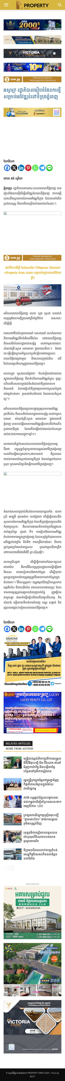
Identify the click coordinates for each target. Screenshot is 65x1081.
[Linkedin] (21, 168)
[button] (6, 5)
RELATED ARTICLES (18, 744)
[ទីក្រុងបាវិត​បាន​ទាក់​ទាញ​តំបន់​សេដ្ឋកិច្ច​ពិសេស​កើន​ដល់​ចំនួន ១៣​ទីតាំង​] (13, 854)
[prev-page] (6, 867)
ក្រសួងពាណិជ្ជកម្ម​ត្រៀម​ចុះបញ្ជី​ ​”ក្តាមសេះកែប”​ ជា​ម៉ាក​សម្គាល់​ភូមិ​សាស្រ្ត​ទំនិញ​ (41, 819)
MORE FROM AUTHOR (19, 749)
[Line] (49, 168)
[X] (14, 168)
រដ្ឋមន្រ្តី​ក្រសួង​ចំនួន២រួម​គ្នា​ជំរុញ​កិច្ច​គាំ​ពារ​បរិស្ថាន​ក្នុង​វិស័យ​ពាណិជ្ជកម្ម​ (41, 784)
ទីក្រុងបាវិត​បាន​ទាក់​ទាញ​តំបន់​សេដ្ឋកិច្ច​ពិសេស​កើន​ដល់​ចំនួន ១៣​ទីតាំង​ (40, 854)
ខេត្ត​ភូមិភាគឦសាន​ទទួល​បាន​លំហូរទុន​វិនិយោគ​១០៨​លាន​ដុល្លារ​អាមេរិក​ (40, 837)
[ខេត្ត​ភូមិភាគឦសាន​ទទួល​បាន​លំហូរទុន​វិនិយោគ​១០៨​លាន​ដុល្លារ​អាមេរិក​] (13, 836)
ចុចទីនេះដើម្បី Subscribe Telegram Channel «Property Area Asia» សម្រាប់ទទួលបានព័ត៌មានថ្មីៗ (32, 273)
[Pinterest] (28, 168)
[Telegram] (42, 168)
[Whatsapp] (35, 168)
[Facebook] (7, 168)
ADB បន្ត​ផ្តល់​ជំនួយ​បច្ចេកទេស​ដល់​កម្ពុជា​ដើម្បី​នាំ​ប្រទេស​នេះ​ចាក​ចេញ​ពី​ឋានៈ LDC (42, 802)
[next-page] (11, 867)
